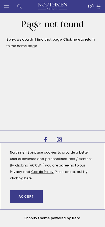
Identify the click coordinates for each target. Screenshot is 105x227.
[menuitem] (45, 139)
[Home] (52, 6)
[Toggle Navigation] (6, 6)
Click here (71, 39)
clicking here (21, 178)
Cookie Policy (42, 171)
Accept (26, 196)
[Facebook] (45, 139)
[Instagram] (59, 139)
